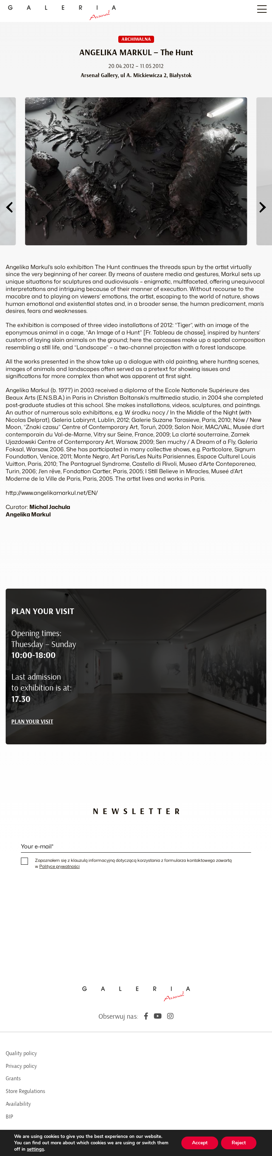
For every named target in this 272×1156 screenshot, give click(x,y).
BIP (9, 1117)
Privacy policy (21, 1066)
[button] (9, 207)
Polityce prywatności (59, 866)
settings (35, 1149)
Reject (239, 1142)
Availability (18, 1104)
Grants (13, 1078)
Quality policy (21, 1053)
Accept (200, 1142)
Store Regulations (25, 1091)
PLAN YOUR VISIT (32, 722)
